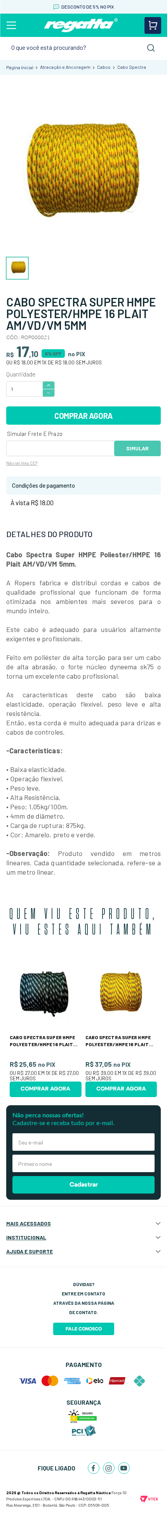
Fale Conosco (84, 1329)
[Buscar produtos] (151, 48)
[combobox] (83, 47)
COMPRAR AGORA (83, 415)
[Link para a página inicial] (19, 67)
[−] (48, 393)
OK (137, 448)
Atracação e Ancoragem (65, 67)
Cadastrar (84, 1184)
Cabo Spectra (131, 67)
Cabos (104, 67)
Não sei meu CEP (22, 463)
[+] (48, 385)
